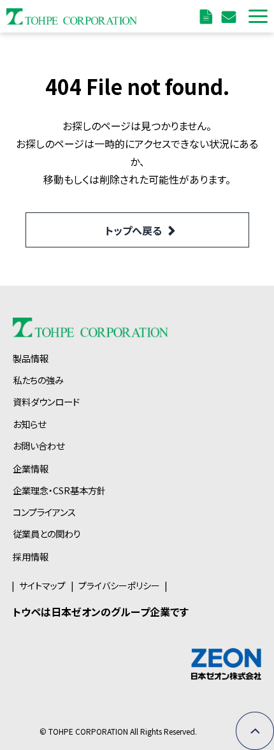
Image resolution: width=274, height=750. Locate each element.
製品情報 (30, 358)
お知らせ (29, 423)
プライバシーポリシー (119, 585)
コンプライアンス (44, 511)
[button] (258, 16)
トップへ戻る (133, 230)
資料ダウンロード (208, 16)
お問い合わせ (230, 16)
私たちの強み (38, 379)
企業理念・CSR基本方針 (59, 490)
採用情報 (30, 556)
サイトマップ (42, 585)
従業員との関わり (47, 533)
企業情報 (30, 468)
